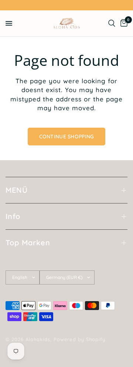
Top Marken (28, 242)
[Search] (112, 23)
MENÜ (17, 190)
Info (13, 216)
